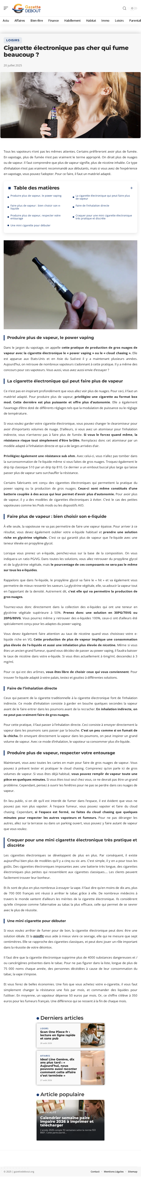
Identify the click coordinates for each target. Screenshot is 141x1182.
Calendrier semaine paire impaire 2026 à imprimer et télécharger (67, 1121)
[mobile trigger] (7, 8)
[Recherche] (124, 8)
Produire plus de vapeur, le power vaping (36, 195)
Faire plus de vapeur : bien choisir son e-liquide (35, 207)
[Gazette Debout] (26, 8)
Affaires (45, 1055)
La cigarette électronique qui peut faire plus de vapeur (103, 197)
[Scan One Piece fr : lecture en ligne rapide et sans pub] (92, 1035)
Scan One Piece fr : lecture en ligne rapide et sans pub (57, 1035)
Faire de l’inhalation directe (92, 205)
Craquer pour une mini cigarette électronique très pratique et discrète (104, 217)
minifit (38, 936)
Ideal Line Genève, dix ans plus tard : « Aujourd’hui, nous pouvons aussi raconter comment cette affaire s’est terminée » (58, 1067)
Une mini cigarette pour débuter (30, 225)
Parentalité (48, 1112)
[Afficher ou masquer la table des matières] (96, 188)
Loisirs (12, 40)
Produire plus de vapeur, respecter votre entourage (35, 217)
